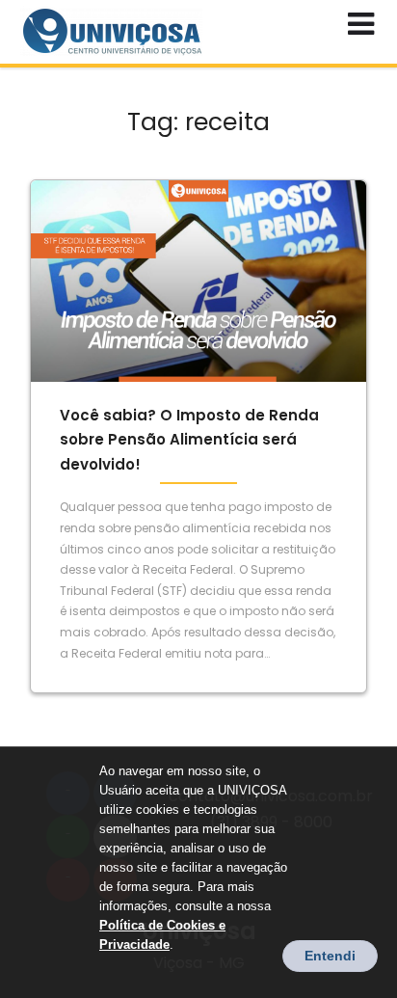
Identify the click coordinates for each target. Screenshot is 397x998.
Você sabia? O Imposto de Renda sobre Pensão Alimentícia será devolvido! (189, 439)
